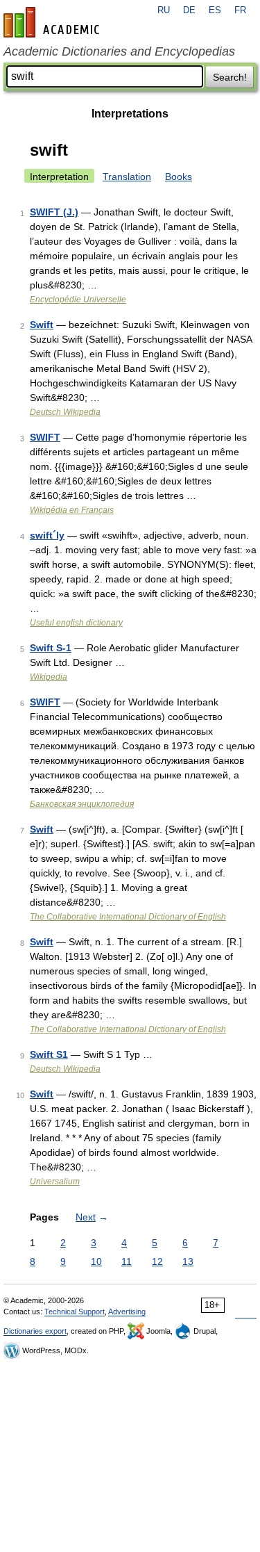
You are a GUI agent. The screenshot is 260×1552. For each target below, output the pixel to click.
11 (126, 1261)
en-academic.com (53, 22)
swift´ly (47, 535)
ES (215, 10)
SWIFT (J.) (54, 212)
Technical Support (74, 1311)
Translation (127, 176)
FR (240, 10)
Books (178, 176)
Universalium (55, 1181)
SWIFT (45, 437)
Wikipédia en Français (72, 510)
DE (189, 10)
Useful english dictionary (76, 623)
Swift (41, 324)
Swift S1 (49, 1054)
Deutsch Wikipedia (65, 412)
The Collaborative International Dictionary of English (128, 917)
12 (157, 1261)
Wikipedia (48, 677)
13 (187, 1261)
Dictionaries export (35, 1331)
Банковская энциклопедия (82, 804)
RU (163, 10)
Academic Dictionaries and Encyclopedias (119, 51)
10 (96, 1261)
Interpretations (130, 114)
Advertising (127, 1311)
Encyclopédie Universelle (78, 299)
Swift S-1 (50, 647)
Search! (230, 77)
